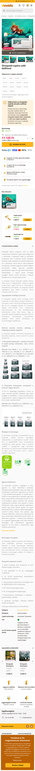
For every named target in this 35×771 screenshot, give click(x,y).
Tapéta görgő (18, 215)
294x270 (5, 87)
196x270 (5, 82)
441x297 (26, 87)
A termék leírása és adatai (10, 246)
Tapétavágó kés (18, 234)
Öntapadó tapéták (23, 610)
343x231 (12, 87)
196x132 (24, 78)
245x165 (12, 82)
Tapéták (10, 16)
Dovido (25, 185)
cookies (16, 749)
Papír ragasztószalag (20, 225)
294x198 (26, 82)
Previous (2, 661)
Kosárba (27, 220)
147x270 (17, 78)
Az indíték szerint (20, 16)
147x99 (10, 78)
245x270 (19, 82)
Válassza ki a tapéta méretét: (12, 74)
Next (30, 37)
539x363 (12, 91)
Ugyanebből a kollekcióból (10, 648)
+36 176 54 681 (9, 717)
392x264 (19, 87)
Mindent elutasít (17, 760)
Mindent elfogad (17, 765)
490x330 (5, 91)
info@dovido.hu (27, 717)
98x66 (4, 78)
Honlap (4, 16)
